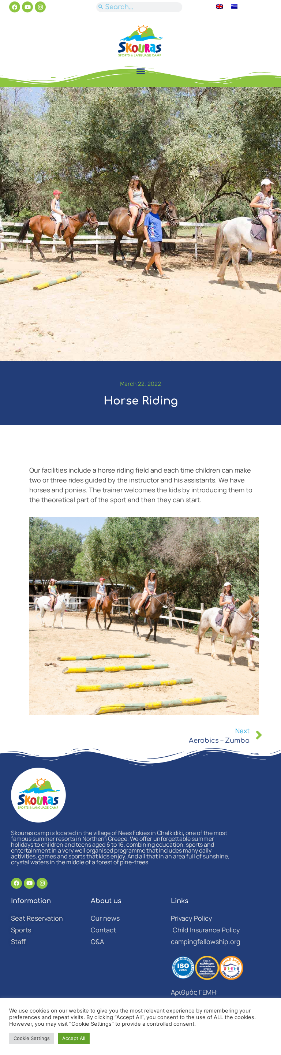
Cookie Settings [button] (32, 1038)
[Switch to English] (219, 6)
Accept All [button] (73, 1038)
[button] (140, 71)
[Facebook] (14, 6)
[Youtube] (27, 6)
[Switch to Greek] (234, 6)
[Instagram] (40, 6)
